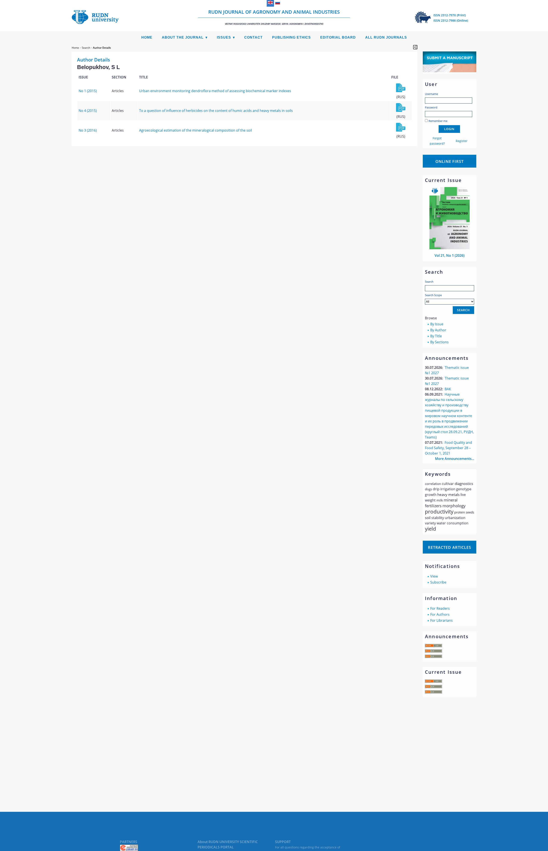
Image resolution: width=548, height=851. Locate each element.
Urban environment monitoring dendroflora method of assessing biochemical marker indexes (215, 91)
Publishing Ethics (291, 37)
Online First (449, 161)
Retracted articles (449, 547)
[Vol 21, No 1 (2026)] (449, 248)
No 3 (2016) (88, 130)
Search (429, 282)
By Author (438, 330)
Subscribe (438, 582)
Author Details (102, 48)
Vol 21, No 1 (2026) (450, 255)
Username (431, 94)
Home (146, 37)
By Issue (436, 324)
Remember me (438, 121)
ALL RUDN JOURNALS (386, 37)
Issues (224, 37)
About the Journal (183, 37)
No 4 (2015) (88, 110)
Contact (253, 37)
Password (431, 107)
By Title (436, 336)
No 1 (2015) (88, 91)
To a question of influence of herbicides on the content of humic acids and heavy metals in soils (216, 110)
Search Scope (433, 295)
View (434, 576)
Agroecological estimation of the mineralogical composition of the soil (195, 130)
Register (462, 141)
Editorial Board (338, 37)
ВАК (448, 389)
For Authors (440, 614)
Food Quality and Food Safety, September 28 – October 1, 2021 (448, 448)
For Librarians (441, 620)
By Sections (439, 342)
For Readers (440, 608)
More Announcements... (454, 458)
